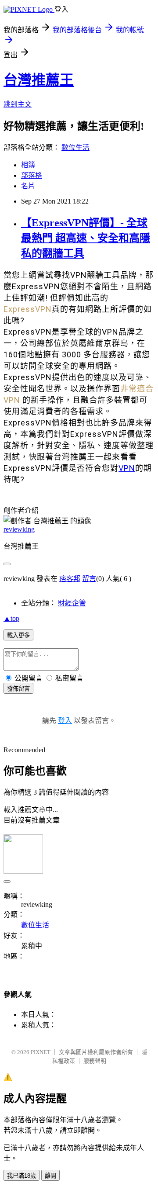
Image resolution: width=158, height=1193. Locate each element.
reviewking (19, 529)
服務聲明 (94, 1061)
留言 (89, 578)
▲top (11, 618)
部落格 (31, 175)
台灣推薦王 (39, 80)
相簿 (28, 165)
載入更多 (18, 635)
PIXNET (40, 1052)
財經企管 (72, 603)
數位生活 (75, 147)
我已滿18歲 (21, 1175)
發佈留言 (18, 688)
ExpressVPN (28, 309)
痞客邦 (69, 578)
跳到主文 (18, 104)
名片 (28, 186)
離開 (50, 1175)
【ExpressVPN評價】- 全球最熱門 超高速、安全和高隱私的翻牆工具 (85, 238)
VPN (126, 468)
